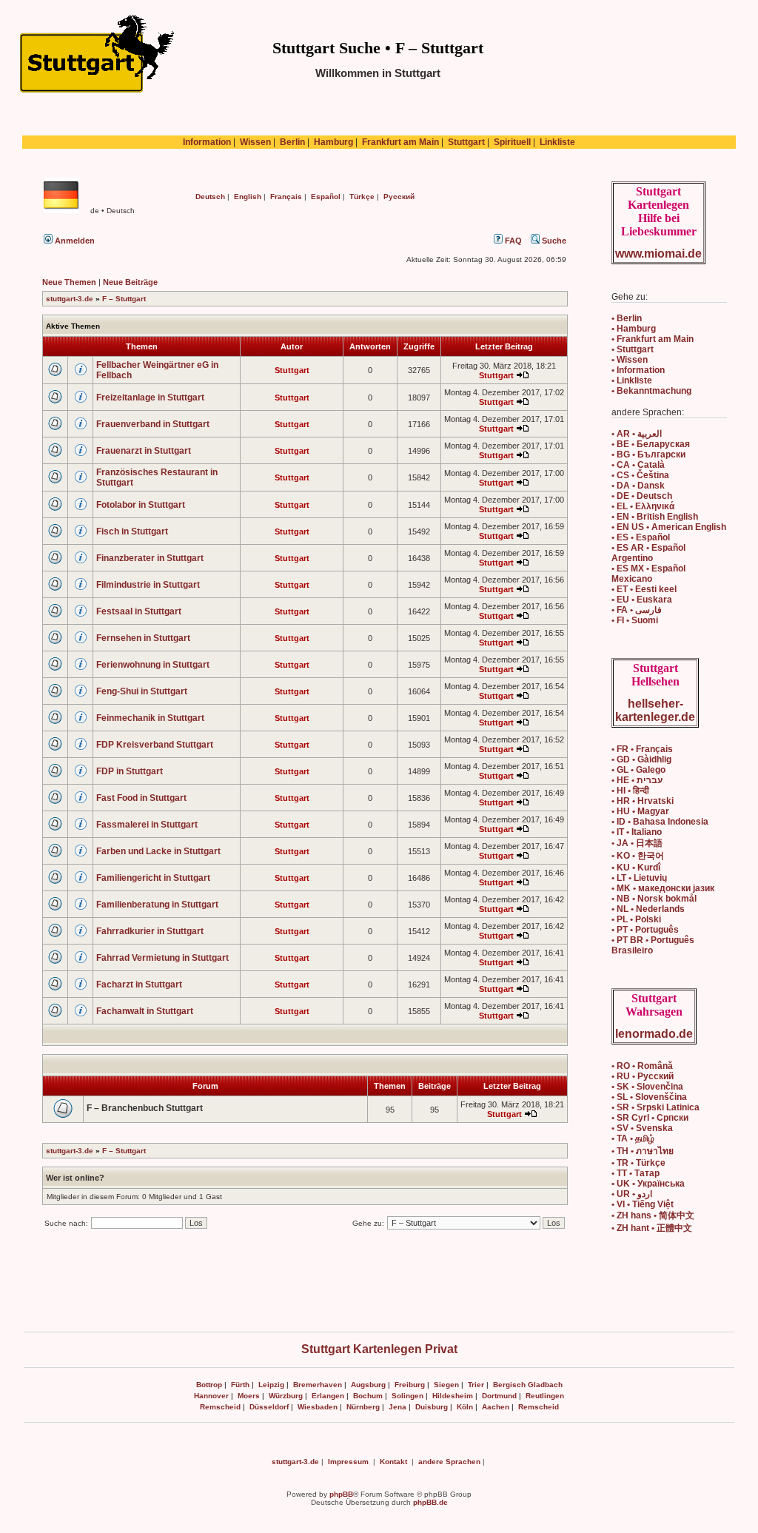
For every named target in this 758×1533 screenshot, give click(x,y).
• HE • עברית (637, 780)
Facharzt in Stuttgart (139, 984)
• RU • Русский (642, 1076)
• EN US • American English (668, 527)
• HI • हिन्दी (630, 790)
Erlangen (328, 1396)
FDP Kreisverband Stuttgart (154, 744)
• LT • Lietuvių (639, 878)
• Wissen (629, 360)
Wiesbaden (318, 1407)
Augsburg (368, 1385)
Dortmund (499, 1396)
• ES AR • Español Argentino (648, 553)
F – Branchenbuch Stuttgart (145, 1108)
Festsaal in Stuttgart (138, 611)
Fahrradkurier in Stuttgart (150, 931)
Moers (249, 1396)
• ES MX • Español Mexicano (648, 573)
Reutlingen (545, 1396)
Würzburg (286, 1396)
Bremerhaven (317, 1385)
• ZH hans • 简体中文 (652, 1215)
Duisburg (431, 1407)
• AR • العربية (636, 434)
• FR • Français (642, 749)
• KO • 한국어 (637, 856)
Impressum (348, 1461)
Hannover (211, 1396)
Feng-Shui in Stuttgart (141, 691)
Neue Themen (69, 282)
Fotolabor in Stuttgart (140, 505)
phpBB (341, 1494)
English (247, 196)
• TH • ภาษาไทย (642, 1151)
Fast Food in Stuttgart (141, 798)
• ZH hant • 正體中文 (651, 1228)
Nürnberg (363, 1407)
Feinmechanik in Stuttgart (150, 718)
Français (286, 196)
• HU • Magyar (640, 811)
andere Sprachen (449, 1461)
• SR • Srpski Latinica (655, 1107)
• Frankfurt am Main (652, 339)
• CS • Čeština (640, 475)
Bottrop (209, 1385)
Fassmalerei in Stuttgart (147, 824)
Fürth (240, 1385)
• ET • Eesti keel (644, 589)
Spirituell (512, 142)
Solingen (407, 1396)
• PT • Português (645, 930)
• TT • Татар (635, 1173)
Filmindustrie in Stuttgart (148, 585)
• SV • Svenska (642, 1128)
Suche (553, 240)
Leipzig (271, 1385)
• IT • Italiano (636, 832)
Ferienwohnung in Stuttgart (152, 665)
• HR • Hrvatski (642, 801)
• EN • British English (654, 516)
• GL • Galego (638, 770)
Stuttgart (466, 142)
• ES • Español (640, 537)
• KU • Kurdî (635, 867)
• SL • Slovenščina (649, 1097)
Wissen (255, 142)
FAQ (512, 240)
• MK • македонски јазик (662, 888)
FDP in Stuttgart (129, 771)
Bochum (368, 1396)
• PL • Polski (636, 919)
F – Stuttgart (124, 299)
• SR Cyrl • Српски (649, 1118)
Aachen (495, 1407)
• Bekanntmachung (651, 391)
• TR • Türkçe (638, 1163)
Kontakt (393, 1461)
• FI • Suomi (634, 620)
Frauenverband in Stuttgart (152, 424)
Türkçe (362, 196)
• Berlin (626, 318)
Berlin (292, 142)
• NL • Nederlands (648, 909)
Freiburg (410, 1385)
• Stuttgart (632, 349)
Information (207, 142)
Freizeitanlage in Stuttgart (150, 397)
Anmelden (74, 240)
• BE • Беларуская (650, 444)
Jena (397, 1407)
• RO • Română (642, 1066)
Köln (465, 1407)
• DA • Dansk (638, 485)
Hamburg (333, 142)
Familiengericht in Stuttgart (153, 878)
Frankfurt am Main (400, 142)
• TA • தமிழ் (632, 1138)
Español (326, 196)
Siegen (446, 1385)
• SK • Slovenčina (647, 1086)
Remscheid (220, 1407)
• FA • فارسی (636, 610)
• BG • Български (648, 454)
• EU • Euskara (641, 599)
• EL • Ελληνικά (642, 506)
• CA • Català (638, 465)
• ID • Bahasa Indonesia (659, 821)
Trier (476, 1385)
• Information (638, 370)
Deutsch (210, 196)
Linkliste (557, 142)
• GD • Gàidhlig (641, 759)
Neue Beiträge (130, 282)
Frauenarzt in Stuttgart (143, 451)
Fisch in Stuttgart (132, 531)
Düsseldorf (269, 1407)
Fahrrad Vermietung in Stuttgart (162, 958)
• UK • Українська (648, 1183)
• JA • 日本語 (637, 843)
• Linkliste (631, 380)
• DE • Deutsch (641, 496)
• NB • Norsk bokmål (654, 898)
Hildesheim (452, 1396)
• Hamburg (633, 328)
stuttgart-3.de (69, 299)
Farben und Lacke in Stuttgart (158, 851)
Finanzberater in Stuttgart (150, 558)
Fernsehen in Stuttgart (143, 638)
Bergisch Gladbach (528, 1385)
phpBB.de (430, 1502)
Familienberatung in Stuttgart (157, 904)
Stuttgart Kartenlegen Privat (379, 1349)
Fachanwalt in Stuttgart (144, 1011)
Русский (399, 196)
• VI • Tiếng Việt (642, 1204)
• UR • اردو (631, 1194)
